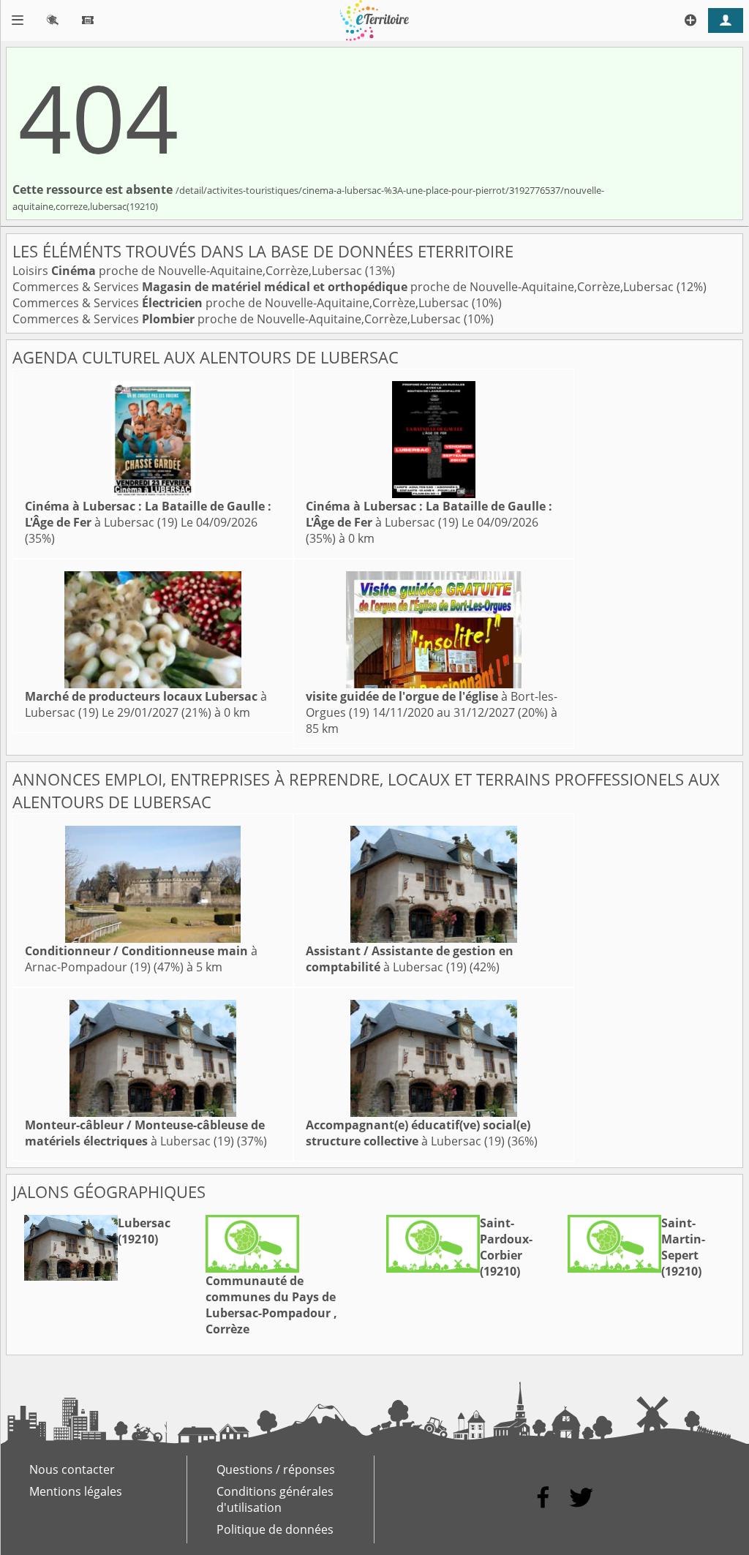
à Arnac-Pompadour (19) (141, 959)
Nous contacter (72, 1469)
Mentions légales (75, 1491)
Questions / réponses (276, 1469)
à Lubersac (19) (148, 514)
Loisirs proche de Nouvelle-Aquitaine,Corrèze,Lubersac (188, 271)
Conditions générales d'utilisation (275, 1499)
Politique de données (275, 1529)
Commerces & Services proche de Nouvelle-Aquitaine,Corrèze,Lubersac (344, 287)
